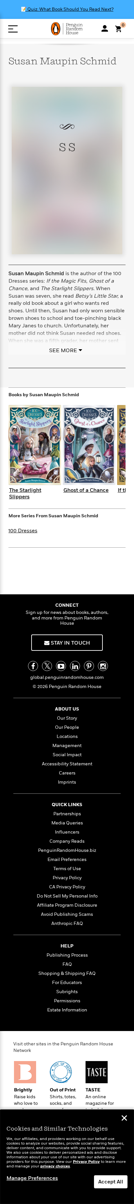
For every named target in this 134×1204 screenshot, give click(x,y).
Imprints (67, 782)
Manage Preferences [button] (32, 1178)
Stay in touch (69, 643)
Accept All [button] (110, 1181)
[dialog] (67, 1157)
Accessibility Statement (67, 764)
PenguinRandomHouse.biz (67, 850)
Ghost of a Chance (86, 490)
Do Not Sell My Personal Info (67, 896)
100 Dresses (22, 530)
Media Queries (67, 823)
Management (67, 746)
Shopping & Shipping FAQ (67, 973)
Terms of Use (67, 869)
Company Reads (67, 841)
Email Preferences (67, 859)
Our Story (67, 718)
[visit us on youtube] (61, 666)
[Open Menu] (13, 29)
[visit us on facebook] (33, 666)
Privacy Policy (67, 878)
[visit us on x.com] (47, 666)
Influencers (67, 832)
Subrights (67, 992)
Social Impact (67, 755)
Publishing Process (67, 955)
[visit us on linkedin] (75, 666)
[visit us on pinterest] (89, 666)
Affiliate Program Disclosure (67, 905)
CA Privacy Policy (67, 887)
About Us (67, 709)
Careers (67, 773)
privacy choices (55, 1166)
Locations (67, 736)
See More (63, 350)
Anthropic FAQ (67, 923)
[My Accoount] (105, 28)
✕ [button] (124, 1119)
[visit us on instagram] (103, 666)
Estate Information (67, 1010)
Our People (67, 727)
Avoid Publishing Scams (67, 914)
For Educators (67, 982)
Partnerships (67, 814)
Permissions (67, 1001)
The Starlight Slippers (25, 493)
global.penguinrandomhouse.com (67, 677)
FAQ (67, 964)
